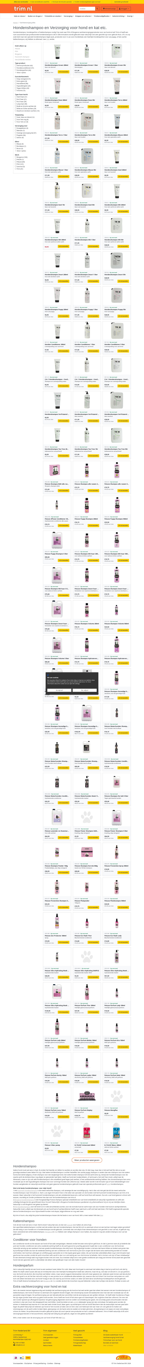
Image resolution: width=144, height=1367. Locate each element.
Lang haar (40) (21, 104)
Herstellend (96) (22, 83)
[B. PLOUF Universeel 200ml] (87, 1131)
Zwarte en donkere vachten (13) (27, 111)
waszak (69, 1225)
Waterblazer (77, 1345)
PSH (16, 51)
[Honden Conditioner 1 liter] (87, 330)
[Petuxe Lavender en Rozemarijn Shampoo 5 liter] (57, 817)
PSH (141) (20, 164)
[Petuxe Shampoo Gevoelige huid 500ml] (57, 712)
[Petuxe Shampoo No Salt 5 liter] (117, 782)
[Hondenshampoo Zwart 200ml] (57, 260)
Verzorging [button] (68, 16)
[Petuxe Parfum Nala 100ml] (117, 1061)
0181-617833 (19, 1343)
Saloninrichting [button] (118, 16)
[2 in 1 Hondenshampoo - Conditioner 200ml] (57, 365)
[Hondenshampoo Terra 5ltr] (87, 121)
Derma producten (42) (24, 65)
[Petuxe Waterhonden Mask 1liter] (87, 782)
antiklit (75, 1302)
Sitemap (57, 1363)
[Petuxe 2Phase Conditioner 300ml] (57, 505)
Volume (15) (20, 90)
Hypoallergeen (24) (23, 86)
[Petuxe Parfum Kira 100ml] (117, 1026)
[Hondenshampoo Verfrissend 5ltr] (117, 400)
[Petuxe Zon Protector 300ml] (57, 922)
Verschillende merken (23, 59)
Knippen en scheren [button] (83, 16)
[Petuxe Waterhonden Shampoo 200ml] (117, 712)
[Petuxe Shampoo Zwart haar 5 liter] (57, 609)
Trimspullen (77, 1335)
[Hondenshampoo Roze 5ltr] (87, 86)
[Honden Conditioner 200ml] (57, 330)
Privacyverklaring (39, 1363)
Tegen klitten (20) (22, 88)
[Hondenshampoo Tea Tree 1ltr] (87, 435)
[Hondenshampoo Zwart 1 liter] (87, 260)
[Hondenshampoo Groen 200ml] (57, 51)
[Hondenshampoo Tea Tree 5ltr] (117, 435)
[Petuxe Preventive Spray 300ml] (117, 852)
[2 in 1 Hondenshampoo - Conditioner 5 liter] (117, 365)
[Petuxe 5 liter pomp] (57, 1131)
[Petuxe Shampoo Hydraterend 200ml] (87, 644)
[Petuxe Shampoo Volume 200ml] (87, 609)
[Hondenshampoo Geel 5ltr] (87, 191)
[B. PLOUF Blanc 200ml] (117, 1131)
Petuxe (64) (20, 162)
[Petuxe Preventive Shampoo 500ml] (57, 887)
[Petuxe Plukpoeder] (87, 887)
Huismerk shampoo (22, 57)
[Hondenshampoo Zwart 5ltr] (117, 260)
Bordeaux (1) (21, 146)
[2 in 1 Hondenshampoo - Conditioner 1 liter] (87, 365)
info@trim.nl (20, 1345)
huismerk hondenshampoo (27, 1190)
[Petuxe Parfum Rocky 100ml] (57, 1061)
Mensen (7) (20, 130)
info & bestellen (63, 72)
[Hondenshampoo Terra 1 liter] (57, 121)
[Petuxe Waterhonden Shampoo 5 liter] (87, 747)
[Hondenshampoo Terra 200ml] (117, 86)
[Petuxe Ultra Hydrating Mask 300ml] (57, 956)
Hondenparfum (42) (23, 70)
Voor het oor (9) (22, 122)
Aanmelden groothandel (121, 2)
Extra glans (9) (21, 81)
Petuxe (17, 48)
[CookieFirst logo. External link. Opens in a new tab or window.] (48, 675)
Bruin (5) (19, 148)
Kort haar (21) (21, 99)
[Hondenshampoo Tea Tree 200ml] (57, 435)
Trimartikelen (78, 1337)
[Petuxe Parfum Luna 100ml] (57, 1096)
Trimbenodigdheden (80, 1340)
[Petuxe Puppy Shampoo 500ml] (117, 505)
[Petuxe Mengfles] (117, 1096)
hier (48, 39)
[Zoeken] (97, 9)
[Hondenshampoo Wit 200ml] (117, 191)
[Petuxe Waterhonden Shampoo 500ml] (57, 747)
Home (15, 23)
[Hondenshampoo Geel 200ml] (117, 156)
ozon (108, 1184)
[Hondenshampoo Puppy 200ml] (57, 295)
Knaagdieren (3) (22, 128)
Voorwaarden (48, 1335)
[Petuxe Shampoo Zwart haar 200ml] (87, 575)
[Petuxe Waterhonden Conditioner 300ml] (117, 747)
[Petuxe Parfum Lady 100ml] (117, 991)
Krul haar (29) (21, 101)
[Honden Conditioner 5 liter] (117, 330)
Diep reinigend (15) (23, 79)
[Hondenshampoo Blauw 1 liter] (57, 156)
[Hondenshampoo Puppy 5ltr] (117, 295)
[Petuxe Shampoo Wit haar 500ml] (117, 540)
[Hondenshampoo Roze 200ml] (57, 86)
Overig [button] (129, 16)
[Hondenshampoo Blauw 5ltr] (87, 156)
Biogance (18, 54)
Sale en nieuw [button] (19, 16)
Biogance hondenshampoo (24, 1200)
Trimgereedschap (79, 1343)
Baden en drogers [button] (35, 16)
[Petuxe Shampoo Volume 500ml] (117, 609)
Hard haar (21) (21, 97)
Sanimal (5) (20, 166)
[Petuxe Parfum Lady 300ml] (57, 1026)
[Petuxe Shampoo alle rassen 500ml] (117, 470)
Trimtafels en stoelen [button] (53, 16)
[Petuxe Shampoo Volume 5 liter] (57, 644)
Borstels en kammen (110, 1343)
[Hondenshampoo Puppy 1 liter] (87, 295)
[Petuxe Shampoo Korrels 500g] (87, 852)
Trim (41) (19, 169)
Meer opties (21, 72)
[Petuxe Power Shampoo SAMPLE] (87, 817)
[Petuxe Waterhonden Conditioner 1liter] (57, 782)
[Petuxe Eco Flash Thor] (87, 922)
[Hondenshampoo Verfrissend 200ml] (57, 400)
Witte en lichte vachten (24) (26, 108)
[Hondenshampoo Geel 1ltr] (57, 191)
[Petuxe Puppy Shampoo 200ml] (87, 505)
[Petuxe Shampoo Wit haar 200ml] (87, 540)
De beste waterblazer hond (113, 1335)
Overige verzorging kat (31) (26, 133)
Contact (46, 1340)
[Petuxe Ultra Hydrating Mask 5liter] (57, 991)
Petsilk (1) (20, 159)
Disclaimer (28, 1363)
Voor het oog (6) (22, 119)
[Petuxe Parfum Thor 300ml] (87, 991)
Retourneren (47, 1345)
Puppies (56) (21, 135)
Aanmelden (47, 1343)
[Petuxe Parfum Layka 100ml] (87, 1061)
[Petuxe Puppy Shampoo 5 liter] (57, 540)
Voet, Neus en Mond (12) (25, 117)
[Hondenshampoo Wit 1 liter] (87, 226)
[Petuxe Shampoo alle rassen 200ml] (87, 470)
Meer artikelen (108, 1345)
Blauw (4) (19, 144)
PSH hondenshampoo (22, 1207)
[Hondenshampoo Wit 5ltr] (117, 226)
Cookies (50, 1363)
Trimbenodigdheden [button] (101, 16)
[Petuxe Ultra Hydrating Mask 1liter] (117, 956)
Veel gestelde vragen (50, 1337)
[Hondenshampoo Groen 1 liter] (87, 51)
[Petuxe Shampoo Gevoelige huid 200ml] (117, 677)
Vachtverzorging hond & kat (113, 1337)
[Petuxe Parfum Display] (87, 1096)
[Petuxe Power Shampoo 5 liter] (117, 817)
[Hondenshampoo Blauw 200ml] (117, 121)
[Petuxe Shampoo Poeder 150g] (57, 852)
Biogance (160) (21, 157)
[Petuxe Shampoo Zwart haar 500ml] (117, 575)
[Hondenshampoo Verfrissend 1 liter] (87, 400)
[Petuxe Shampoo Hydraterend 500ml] (117, 644)
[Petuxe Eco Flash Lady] (117, 922)
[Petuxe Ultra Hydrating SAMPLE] (87, 956)
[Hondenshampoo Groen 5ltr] (117, 51)
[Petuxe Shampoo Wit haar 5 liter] (57, 575)
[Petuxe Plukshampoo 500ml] (117, 887)
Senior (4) (20, 137)
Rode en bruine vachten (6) (26, 106)
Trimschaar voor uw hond (112, 1340)
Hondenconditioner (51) (25, 68)
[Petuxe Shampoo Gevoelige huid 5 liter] (87, 712)
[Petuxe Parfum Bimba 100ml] (87, 1026)
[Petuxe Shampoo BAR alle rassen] (57, 470)
